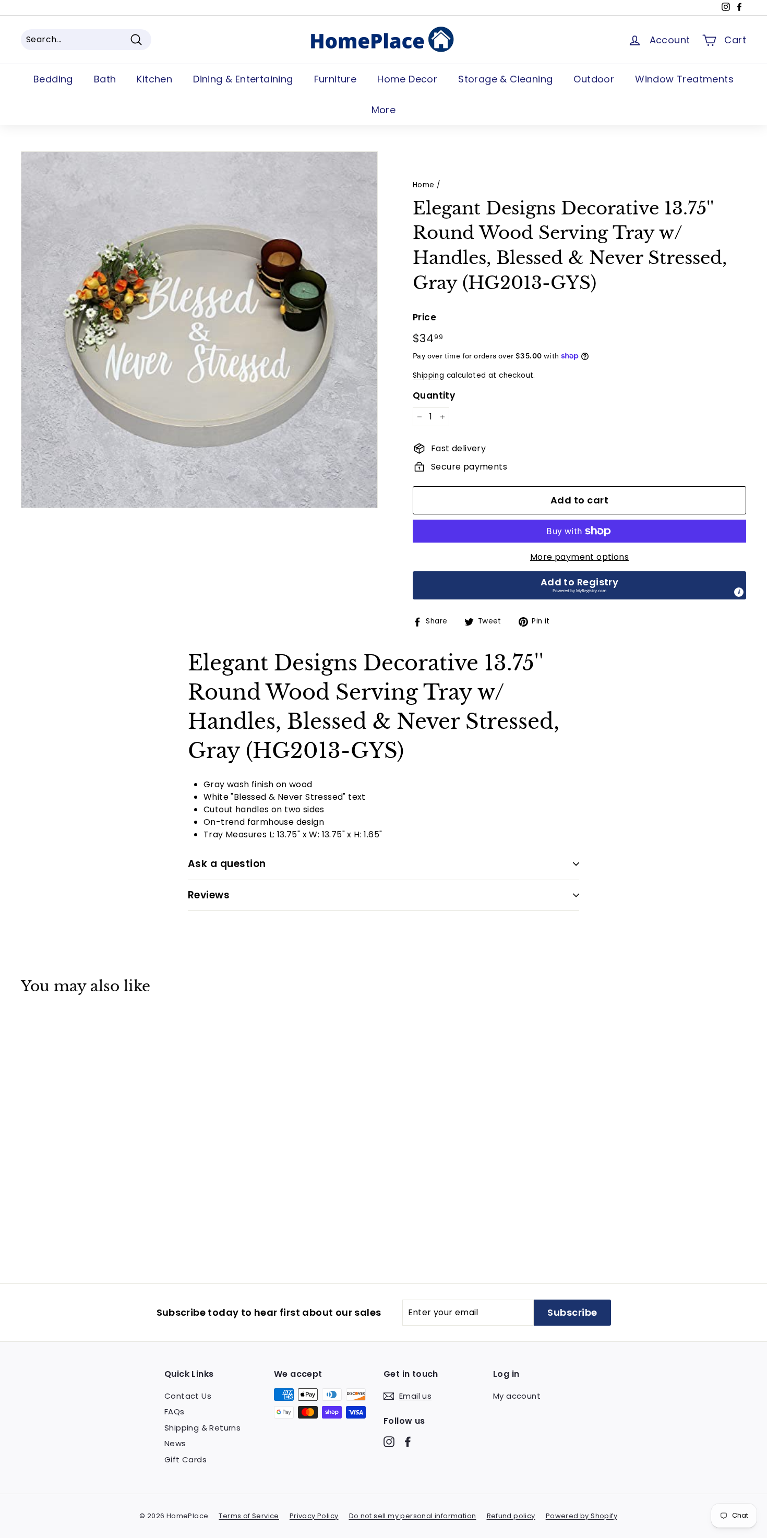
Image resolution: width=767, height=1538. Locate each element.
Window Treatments (684, 79)
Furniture (335, 79)
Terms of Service (249, 1516)
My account (517, 1395)
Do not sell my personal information (412, 1516)
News (175, 1443)
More (383, 109)
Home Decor (407, 79)
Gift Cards (185, 1459)
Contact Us (187, 1395)
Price (424, 317)
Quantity (434, 395)
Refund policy (511, 1516)
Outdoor (593, 79)
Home (424, 185)
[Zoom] (199, 330)
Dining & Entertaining (243, 79)
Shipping (428, 375)
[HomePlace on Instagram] (389, 1441)
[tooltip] (739, 592)
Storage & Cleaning (505, 79)
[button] (579, 585)
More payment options (579, 557)
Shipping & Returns (202, 1427)
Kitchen (154, 79)
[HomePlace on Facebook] (407, 1441)
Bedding (53, 79)
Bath (105, 79)
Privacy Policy (314, 1516)
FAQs (174, 1411)
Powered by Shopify (581, 1516)
